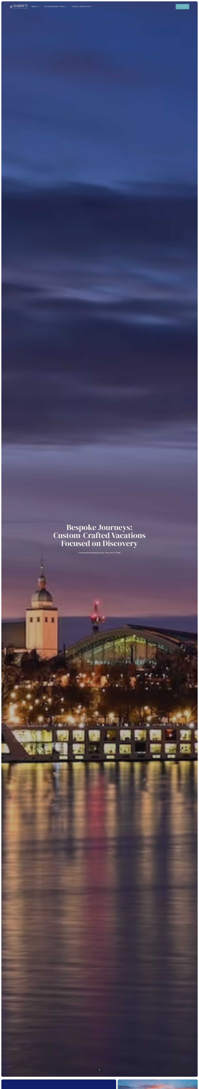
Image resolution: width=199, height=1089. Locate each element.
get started (182, 6)
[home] (18, 6)
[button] (34, 6)
